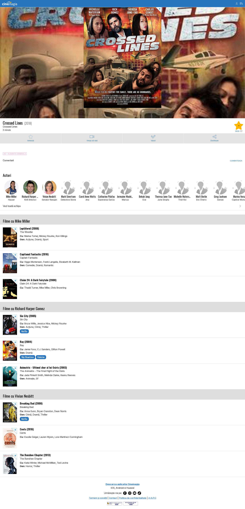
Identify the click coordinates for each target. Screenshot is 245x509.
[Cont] (236, 3)
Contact (113, 498)
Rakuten (41, 357)
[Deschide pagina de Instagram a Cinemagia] (129, 493)
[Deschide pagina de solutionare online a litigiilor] (130, 503)
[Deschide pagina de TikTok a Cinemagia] (139, 493)
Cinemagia (9, 3)
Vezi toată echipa (12, 206)
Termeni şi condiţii (98, 498)
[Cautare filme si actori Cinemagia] (241, 4)
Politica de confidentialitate (132, 498)
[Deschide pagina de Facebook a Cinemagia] (125, 493)
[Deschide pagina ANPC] (114, 503)
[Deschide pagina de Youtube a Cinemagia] (134, 493)
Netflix (24, 331)
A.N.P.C (152, 498)
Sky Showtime (27, 357)
